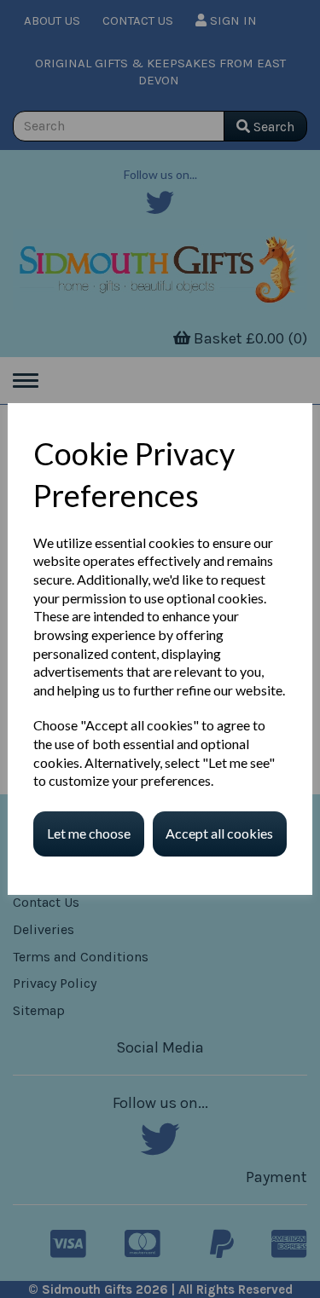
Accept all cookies (219, 833)
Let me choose (89, 833)
